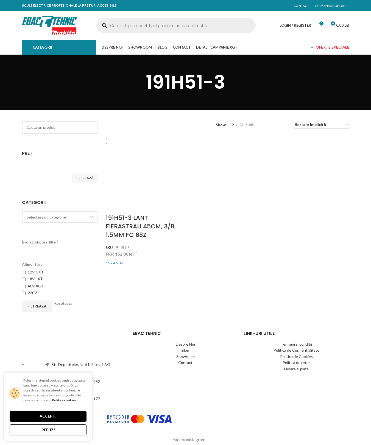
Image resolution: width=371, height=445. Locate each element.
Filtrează (85, 178)
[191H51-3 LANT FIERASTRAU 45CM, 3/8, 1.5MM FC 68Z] (128, 179)
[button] (157, 152)
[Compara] (157, 166)
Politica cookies (64, 400)
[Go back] (139, 82)
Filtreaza (36, 306)
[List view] (266, 124)
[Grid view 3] (283, 124)
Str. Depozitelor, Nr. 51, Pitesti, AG (81, 364)
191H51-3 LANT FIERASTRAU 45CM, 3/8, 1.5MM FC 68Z (141, 226)
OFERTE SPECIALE (332, 47)
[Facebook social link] (270, 5)
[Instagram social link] (280, 5)
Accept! (48, 416)
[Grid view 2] (274, 124)
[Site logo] (49, 25)
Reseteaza (63, 303)
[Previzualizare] (171, 152)
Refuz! (48, 429)
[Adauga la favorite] (171, 166)
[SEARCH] (91, 127)
